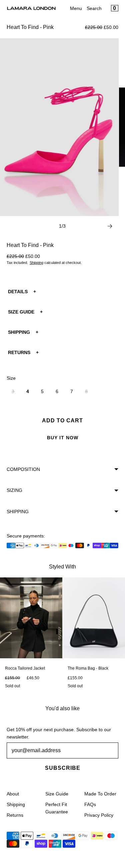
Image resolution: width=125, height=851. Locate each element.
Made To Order (100, 793)
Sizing (14, 490)
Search (94, 8)
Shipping (36, 263)
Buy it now (62, 437)
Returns (15, 815)
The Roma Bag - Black (88, 668)
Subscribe (62, 768)
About (13, 793)
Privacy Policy (98, 815)
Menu (76, 8)
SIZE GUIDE (21, 312)
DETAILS (18, 291)
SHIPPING (19, 332)
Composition (23, 469)
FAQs (90, 804)
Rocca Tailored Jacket (25, 668)
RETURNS (19, 352)
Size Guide (56, 793)
